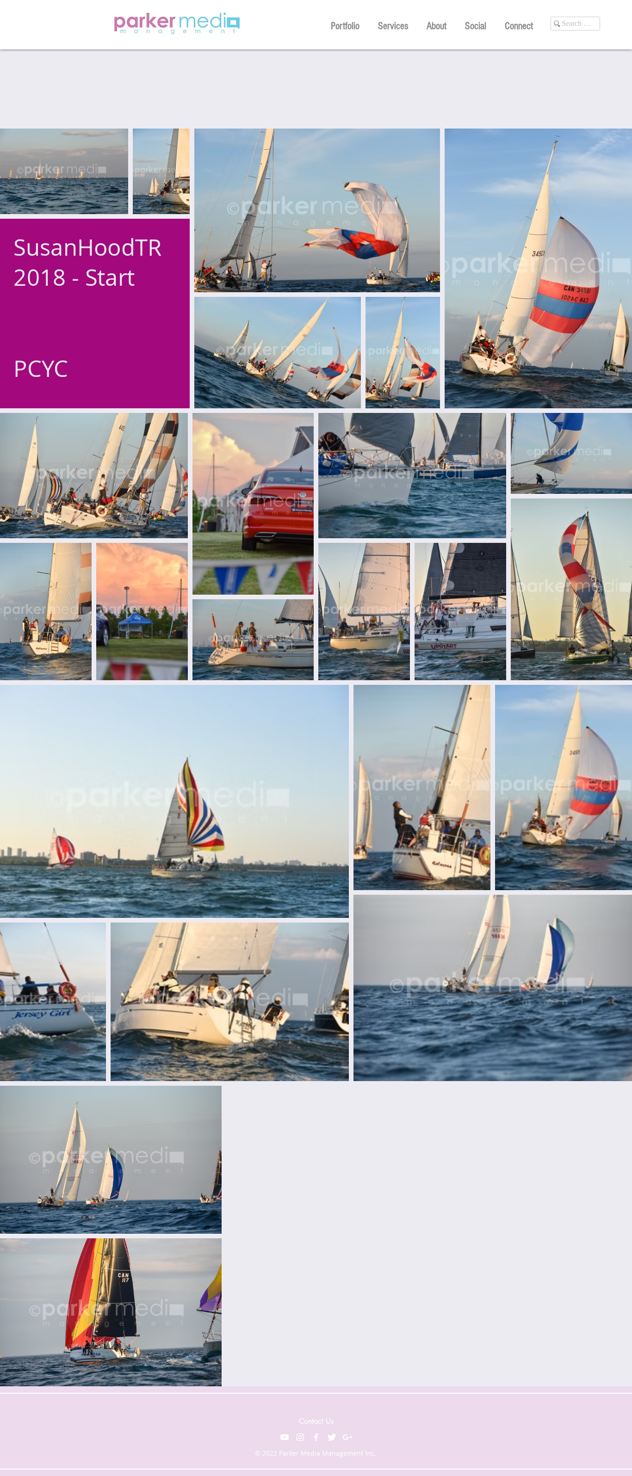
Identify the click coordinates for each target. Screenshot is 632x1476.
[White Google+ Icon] (347, 1437)
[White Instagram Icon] (300, 1437)
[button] (345, 24)
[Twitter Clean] (332, 1437)
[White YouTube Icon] (284, 1437)
